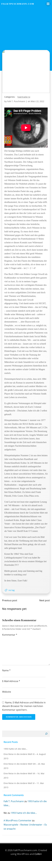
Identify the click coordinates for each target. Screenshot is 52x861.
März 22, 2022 (37, 101)
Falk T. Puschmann (16, 101)
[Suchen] (46, 734)
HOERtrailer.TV (23, 97)
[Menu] (48, 3)
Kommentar (9, 634)
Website (6, 691)
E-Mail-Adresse (11, 681)
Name (6, 670)
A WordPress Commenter (17, 820)
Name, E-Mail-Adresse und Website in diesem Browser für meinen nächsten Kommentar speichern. (24, 706)
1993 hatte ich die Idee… (15, 748)
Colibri (38, 854)
